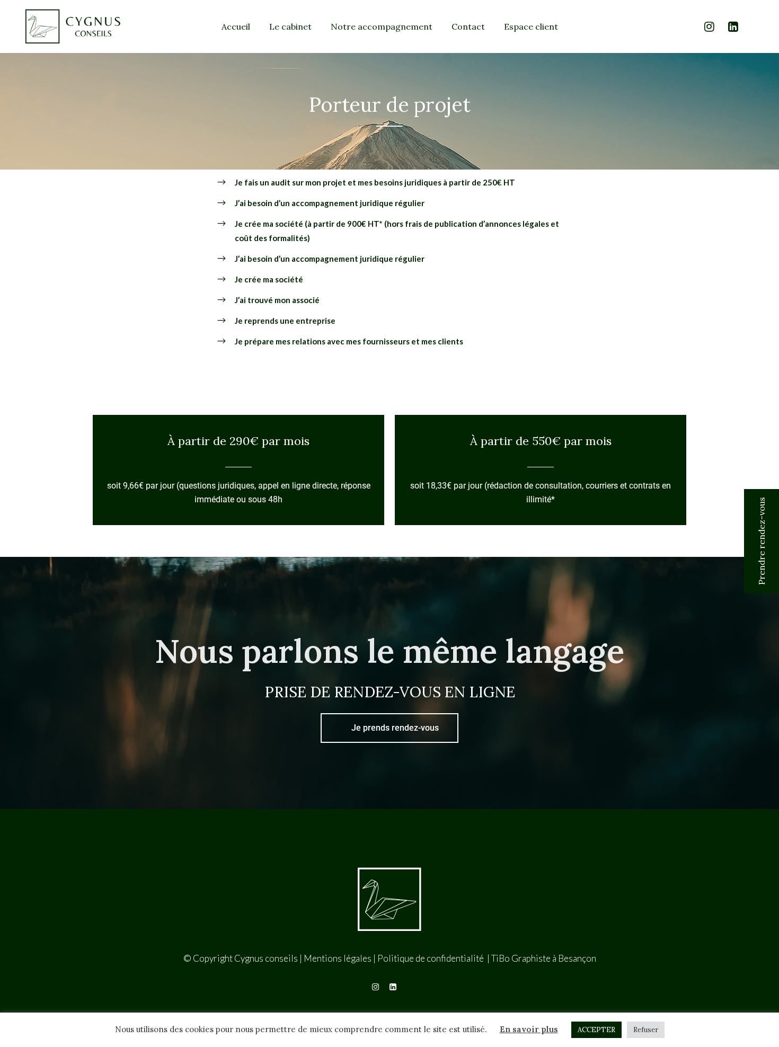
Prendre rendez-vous (761, 541)
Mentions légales (337, 958)
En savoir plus (529, 1029)
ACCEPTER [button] (596, 1029)
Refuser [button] (645, 1029)
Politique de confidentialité (431, 958)
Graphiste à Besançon (553, 958)
